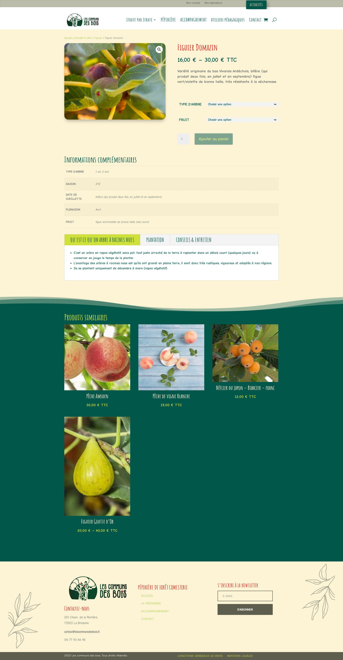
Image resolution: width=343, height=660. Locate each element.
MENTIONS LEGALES (240, 656)
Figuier (98, 37)
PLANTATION (155, 239)
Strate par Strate (139, 20)
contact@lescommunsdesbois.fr (82, 631)
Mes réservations (213, 2)
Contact (255, 20)
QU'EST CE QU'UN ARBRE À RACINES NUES (102, 239)
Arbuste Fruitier (83, 37)
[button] (159, 49)
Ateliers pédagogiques (228, 20)
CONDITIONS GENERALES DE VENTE (200, 656)
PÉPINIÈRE (168, 20)
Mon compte (193, 2)
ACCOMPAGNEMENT (193, 20)
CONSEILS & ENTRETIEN (193, 239)
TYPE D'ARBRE (190, 104)
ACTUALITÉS (256, 4)
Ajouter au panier (214, 139)
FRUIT (184, 120)
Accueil (68, 37)
